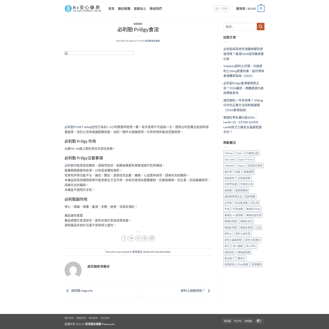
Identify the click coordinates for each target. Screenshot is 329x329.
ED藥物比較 (252, 153)
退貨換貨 (105, 318)
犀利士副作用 (242, 233)
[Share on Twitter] (131, 238)
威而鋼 (228, 190)
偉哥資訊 (138, 24)
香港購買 (257, 264)
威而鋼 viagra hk (82, 290)
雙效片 (241, 258)
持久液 (255, 202)
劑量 (237, 171)
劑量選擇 (249, 171)
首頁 (111, 8)
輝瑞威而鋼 (244, 252)
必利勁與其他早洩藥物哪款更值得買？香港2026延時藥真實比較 (243, 53)
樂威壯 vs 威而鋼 (233, 215)
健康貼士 (140, 8)
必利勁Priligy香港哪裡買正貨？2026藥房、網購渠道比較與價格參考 (243, 88)
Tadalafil (228, 165)
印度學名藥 (230, 184)
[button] (221, 9)
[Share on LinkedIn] (152, 238)
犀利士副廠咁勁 (233, 239)
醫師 (183, 175)
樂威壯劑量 (230, 221)
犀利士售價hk (252, 239)
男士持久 (251, 245)
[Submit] (260, 26)
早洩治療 (238, 208)
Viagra (240, 165)
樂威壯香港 (246, 227)
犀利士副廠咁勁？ (193, 290)
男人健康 (238, 245)
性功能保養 (241, 202)
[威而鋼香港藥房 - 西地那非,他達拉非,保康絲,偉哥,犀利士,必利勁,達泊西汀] (84, 8)
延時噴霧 (250, 196)
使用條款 (93, 318)
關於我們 (69, 318)
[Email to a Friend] (138, 238)
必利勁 (69, 165)
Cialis (239, 153)
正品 (258, 227)
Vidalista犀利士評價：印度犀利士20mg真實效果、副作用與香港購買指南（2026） (243, 70)
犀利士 (228, 233)
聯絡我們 (156, 8)
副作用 (228, 171)
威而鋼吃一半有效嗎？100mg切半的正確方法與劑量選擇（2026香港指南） (243, 105)
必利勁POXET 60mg (78, 127)
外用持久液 (246, 184)
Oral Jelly (229, 159)
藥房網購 (124, 8)
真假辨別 (229, 252)
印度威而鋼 (244, 177)
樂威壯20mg (253, 208)
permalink (164, 251)
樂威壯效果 (230, 227)
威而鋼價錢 (241, 190)
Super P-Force (246, 159)
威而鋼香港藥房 (152, 41)
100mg (228, 153)
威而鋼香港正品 (233, 196)
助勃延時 (229, 177)
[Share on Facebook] (124, 238)
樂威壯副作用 (253, 215)
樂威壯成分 (246, 221)
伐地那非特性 (255, 165)
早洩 (226, 208)
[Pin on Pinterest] (145, 238)
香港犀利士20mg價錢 (236, 264)
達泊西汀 (229, 258)
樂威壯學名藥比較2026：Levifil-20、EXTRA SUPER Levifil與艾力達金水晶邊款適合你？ (242, 125)
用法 (226, 245)
